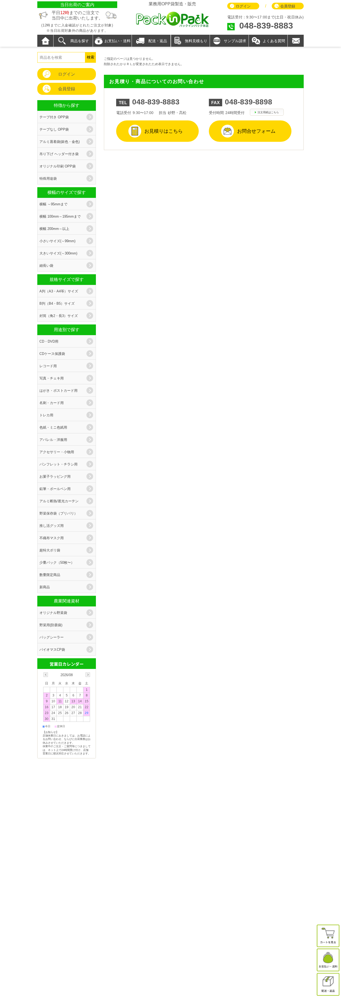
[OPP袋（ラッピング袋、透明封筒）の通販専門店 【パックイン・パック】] (172, 26)
